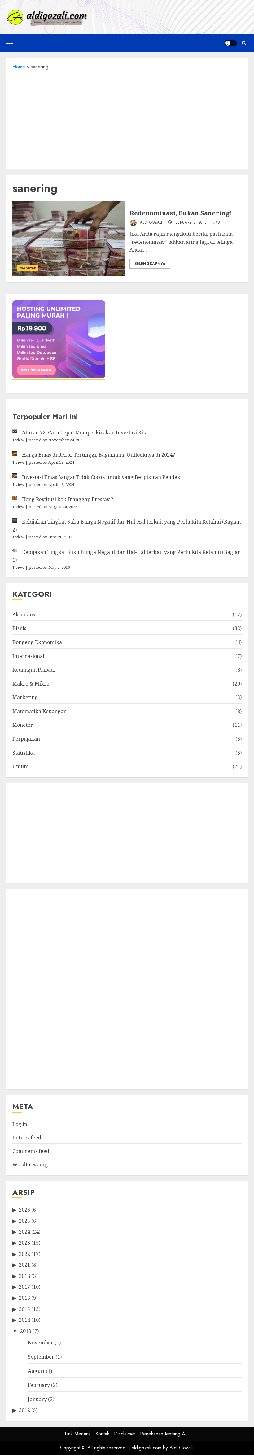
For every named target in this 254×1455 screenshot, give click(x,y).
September (41, 1356)
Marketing (25, 697)
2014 (24, 1320)
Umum (20, 766)
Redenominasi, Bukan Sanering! (180, 213)
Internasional (28, 656)
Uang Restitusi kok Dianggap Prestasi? (67, 499)
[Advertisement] (127, 117)
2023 (24, 1242)
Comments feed (30, 1151)
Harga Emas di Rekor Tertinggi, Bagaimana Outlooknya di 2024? (98, 454)
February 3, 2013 (190, 222)
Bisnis (19, 628)
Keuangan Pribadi (33, 669)
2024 (24, 1231)
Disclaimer (124, 1433)
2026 (24, 1209)
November (40, 1342)
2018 (24, 1276)
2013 (25, 1331)
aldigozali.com (146, 1447)
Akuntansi (24, 614)
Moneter (28, 268)
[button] (9, 43)
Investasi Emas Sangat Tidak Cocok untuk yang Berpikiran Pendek (101, 477)
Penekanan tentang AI (163, 1433)
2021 (24, 1264)
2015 (24, 1309)
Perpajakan (26, 738)
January (37, 1399)
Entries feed (26, 1137)
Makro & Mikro (30, 683)
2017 (24, 1286)
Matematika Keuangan (39, 711)
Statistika (23, 752)
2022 (24, 1254)
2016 (24, 1298)
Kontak (102, 1433)
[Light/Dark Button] (231, 43)
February (39, 1385)
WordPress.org (30, 1164)
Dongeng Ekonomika (37, 642)
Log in (19, 1124)
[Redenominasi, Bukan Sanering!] (68, 238)
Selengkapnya (149, 263)
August (36, 1371)
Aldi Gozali (150, 222)
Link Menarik (78, 1433)
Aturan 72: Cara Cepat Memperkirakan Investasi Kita (85, 432)
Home (18, 66)
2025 (24, 1220)
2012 (24, 1410)
